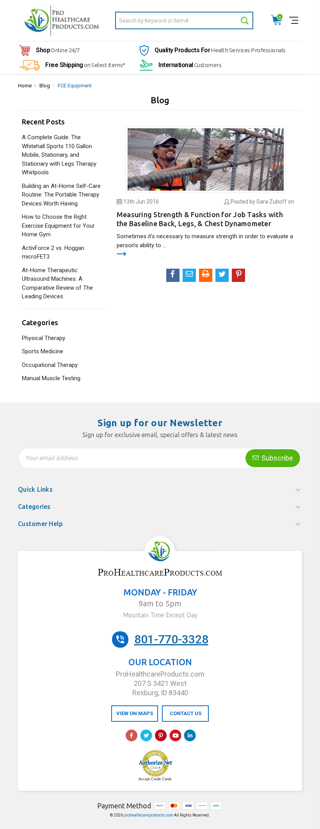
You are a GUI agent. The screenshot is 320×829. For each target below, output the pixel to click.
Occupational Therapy (50, 364)
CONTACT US (185, 713)
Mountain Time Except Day (160, 614)
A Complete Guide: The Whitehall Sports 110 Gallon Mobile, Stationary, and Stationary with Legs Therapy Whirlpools (59, 155)
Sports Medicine (42, 351)
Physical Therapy (43, 338)
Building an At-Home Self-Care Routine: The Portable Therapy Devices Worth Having (61, 194)
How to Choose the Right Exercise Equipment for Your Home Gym (58, 225)
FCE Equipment (75, 86)
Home (25, 86)
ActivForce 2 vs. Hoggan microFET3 (53, 252)
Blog (44, 86)
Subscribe (276, 458)
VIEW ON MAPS (134, 713)
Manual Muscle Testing (51, 378)
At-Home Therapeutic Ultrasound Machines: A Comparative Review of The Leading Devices (57, 283)
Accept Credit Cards (155, 779)
